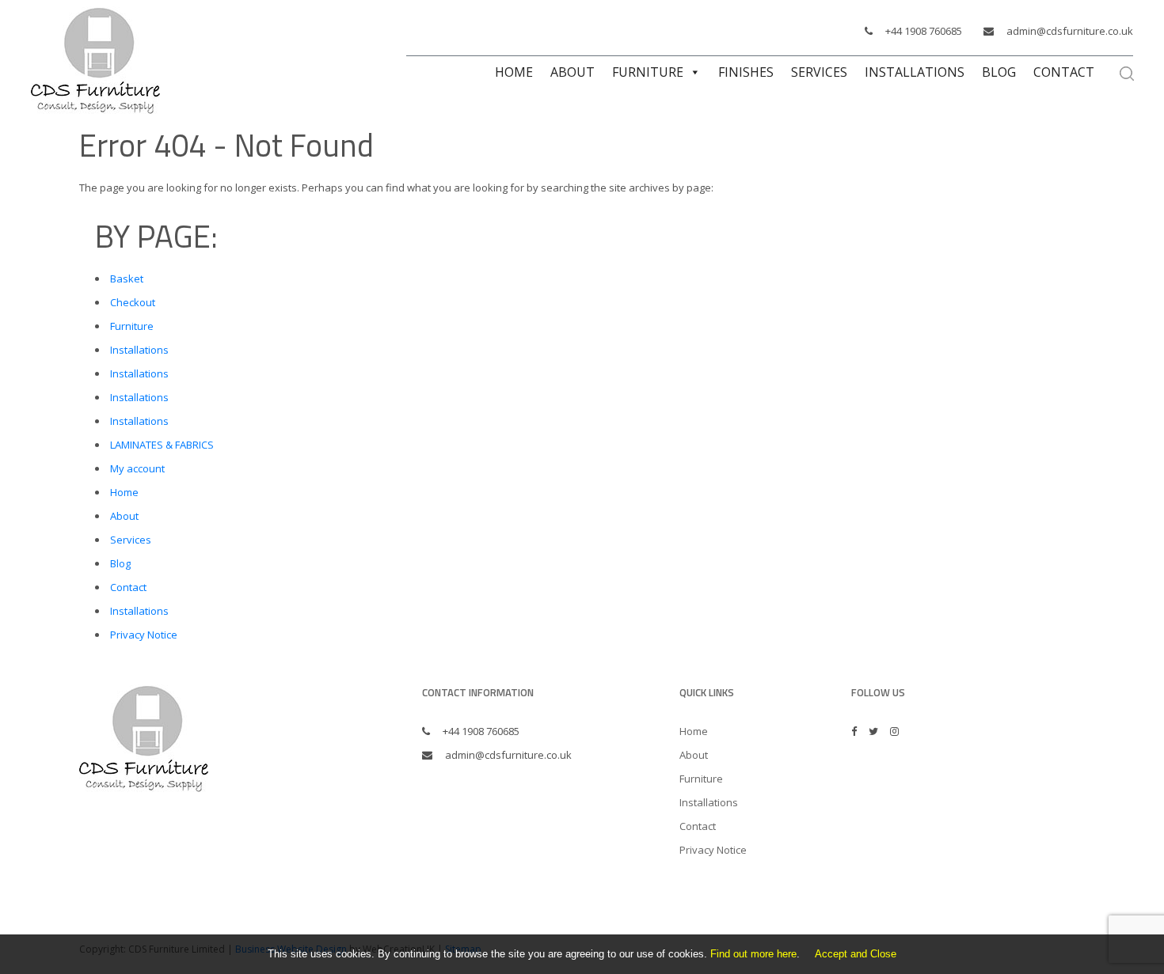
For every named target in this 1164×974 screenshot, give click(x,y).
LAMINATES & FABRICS (162, 445)
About (572, 72)
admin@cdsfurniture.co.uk (1069, 31)
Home (514, 72)
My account (137, 468)
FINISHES (746, 72)
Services (819, 72)
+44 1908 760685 (923, 31)
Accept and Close (855, 954)
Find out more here (753, 954)
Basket (126, 278)
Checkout (132, 302)
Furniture (647, 72)
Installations (914, 72)
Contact (1063, 72)
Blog (999, 72)
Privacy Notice (143, 634)
